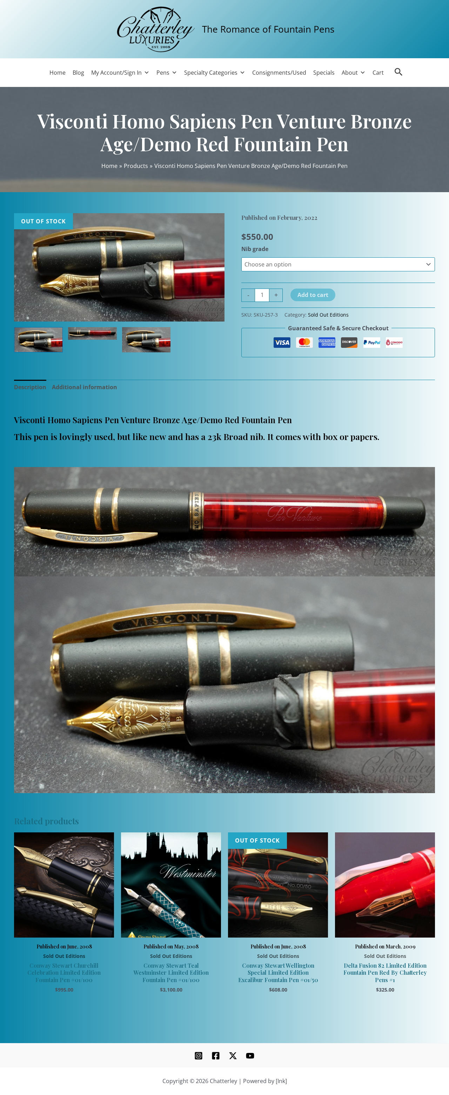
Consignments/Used (279, 72)
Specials (324, 72)
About (350, 72)
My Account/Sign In (116, 72)
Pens (162, 72)
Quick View (64, 929)
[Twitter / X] (233, 1056)
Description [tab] (30, 387)
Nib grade (254, 249)
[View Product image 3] (146, 339)
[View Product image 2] (92, 333)
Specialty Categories (210, 72)
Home (57, 72)
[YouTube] (250, 1056)
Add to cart (312, 295)
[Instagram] (198, 1056)
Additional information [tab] (84, 387)
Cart (378, 72)
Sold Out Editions (328, 314)
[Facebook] (216, 1056)
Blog (78, 72)
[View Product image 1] (38, 339)
